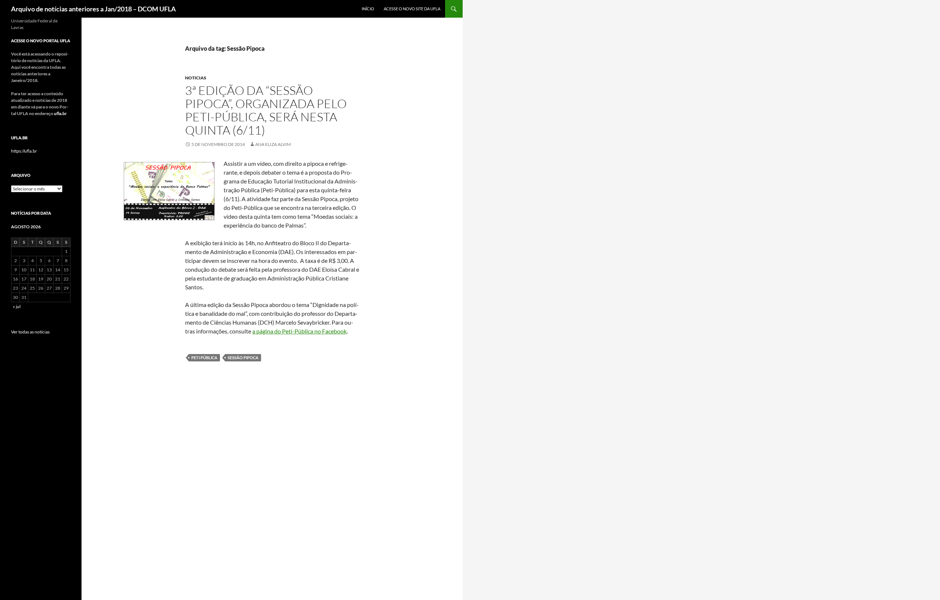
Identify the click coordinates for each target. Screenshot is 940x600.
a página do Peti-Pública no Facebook (299, 331)
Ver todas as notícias (30, 332)
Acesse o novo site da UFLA (412, 8)
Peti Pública (204, 357)
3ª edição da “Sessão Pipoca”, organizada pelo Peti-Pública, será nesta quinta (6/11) (266, 110)
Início (368, 8)
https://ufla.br (24, 151)
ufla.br (60, 113)
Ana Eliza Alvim (273, 144)
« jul (17, 306)
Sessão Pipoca (243, 357)
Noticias (195, 78)
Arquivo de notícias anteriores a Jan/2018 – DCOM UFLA (93, 9)
